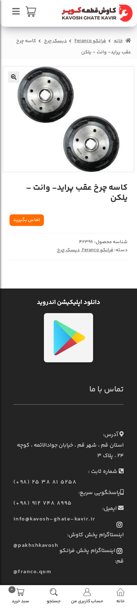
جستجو (54, 601)
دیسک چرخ (55, 41)
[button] (13, 77)
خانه (118, 41)
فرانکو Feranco (90, 41)
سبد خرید (20, 595)
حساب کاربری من (87, 601)
